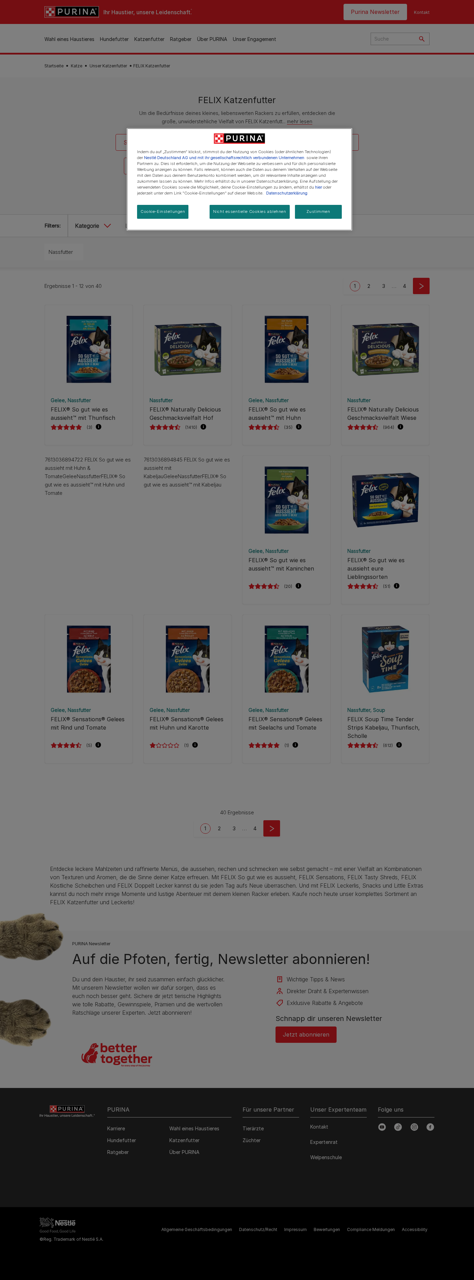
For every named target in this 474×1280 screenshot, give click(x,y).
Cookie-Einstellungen (163, 211)
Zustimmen (318, 211)
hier (318, 187)
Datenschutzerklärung (286, 193)
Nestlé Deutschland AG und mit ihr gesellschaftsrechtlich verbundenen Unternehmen (224, 157)
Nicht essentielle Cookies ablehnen (249, 211)
